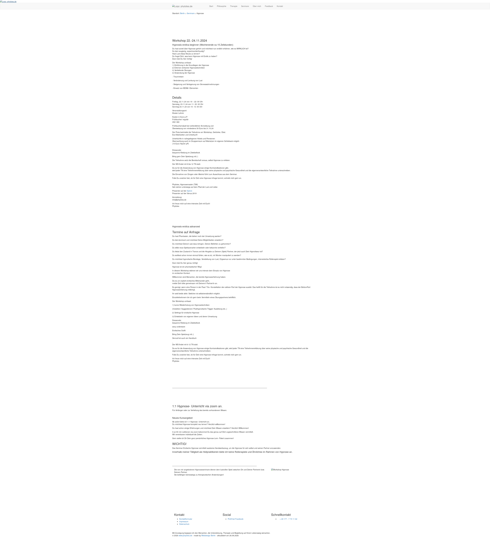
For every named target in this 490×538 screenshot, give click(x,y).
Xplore (189, 190)
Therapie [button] (233, 6)
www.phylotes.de (185, 535)
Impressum (183, 521)
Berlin (182, 13)
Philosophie (221, 6)
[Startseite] (8, 1)
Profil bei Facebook (235, 519)
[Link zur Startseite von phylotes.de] (188, 6)
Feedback (269, 6)
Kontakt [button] (280, 6)
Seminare (191, 13)
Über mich (257, 6)
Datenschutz (184, 524)
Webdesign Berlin (208, 535)
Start (211, 6)
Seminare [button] (245, 6)
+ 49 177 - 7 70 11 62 (288, 519)
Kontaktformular (185, 519)
